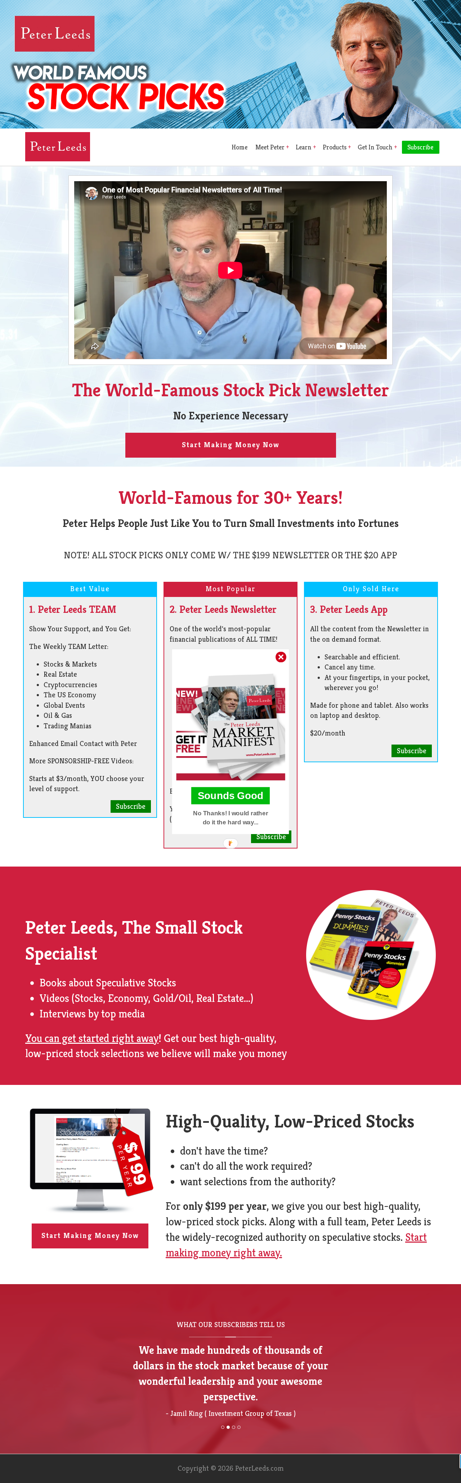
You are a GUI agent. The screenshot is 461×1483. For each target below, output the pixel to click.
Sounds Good (230, 795)
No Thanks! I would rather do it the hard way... (230, 817)
